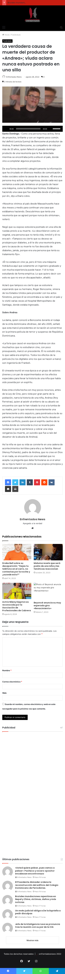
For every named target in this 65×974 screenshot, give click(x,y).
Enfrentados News (14, 77)
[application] (32, 129)
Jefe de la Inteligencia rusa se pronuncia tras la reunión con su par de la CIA (37, 926)
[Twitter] (15, 482)
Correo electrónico (12, 681)
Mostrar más (32, 940)
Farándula (15, 34)
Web (4, 693)
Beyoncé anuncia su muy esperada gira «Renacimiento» (47, 605)
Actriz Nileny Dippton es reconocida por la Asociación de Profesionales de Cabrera (16, 606)
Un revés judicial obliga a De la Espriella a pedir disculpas (38, 912)
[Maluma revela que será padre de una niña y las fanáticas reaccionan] (48, 552)
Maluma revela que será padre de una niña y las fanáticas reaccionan (47, 566)
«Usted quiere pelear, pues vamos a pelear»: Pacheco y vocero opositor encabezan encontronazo (35, 870)
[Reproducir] (6, 128)
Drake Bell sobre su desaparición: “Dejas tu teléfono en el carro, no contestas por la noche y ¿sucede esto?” (16, 569)
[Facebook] (8, 482)
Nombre (6, 670)
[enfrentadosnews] (32, 15)
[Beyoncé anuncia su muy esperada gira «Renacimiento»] (48, 591)
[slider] (57, 128)
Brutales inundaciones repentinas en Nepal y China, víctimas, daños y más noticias (35, 899)
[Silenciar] (50, 128)
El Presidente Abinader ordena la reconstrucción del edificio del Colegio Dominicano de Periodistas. (36, 885)
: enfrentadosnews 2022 (49, 954)
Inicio (7, 34)
